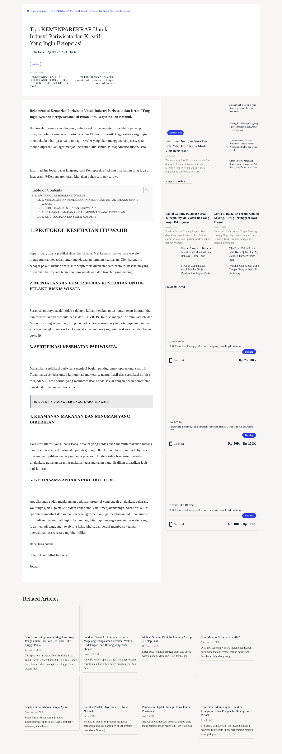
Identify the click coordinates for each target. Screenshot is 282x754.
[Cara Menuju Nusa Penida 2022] (227, 619)
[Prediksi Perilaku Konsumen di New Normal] (110, 689)
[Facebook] (216, 11)
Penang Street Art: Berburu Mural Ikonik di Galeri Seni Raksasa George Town (196, 252)
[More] (251, 11)
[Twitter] (224, 11)
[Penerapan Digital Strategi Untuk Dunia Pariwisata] (168, 689)
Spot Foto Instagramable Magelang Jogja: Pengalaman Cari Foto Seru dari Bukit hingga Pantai (50, 641)
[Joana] (32, 52)
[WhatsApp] (242, 11)
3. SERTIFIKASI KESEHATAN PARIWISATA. (69, 208)
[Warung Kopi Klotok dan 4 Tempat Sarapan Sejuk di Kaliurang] (221, 271)
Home (33, 11)
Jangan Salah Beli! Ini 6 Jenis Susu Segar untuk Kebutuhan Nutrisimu (242, 108)
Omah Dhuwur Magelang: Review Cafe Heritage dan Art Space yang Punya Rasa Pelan (243, 164)
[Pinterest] (233, 11)
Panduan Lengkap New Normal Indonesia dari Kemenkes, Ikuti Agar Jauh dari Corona (94, 80)
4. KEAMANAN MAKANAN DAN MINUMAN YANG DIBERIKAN (83, 212)
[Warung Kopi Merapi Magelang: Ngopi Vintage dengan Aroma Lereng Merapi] (221, 126)
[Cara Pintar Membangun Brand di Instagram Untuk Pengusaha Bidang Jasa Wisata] (227, 689)
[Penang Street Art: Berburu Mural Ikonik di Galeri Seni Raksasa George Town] (172, 254)
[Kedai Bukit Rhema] (213, 475)
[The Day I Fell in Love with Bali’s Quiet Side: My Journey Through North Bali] (221, 254)
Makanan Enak (175, 132)
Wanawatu (175, 421)
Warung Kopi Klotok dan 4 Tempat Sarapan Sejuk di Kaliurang (244, 269)
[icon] (28, 10)
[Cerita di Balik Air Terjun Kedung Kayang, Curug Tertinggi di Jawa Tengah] (237, 198)
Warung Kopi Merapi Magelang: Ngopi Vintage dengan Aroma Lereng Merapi (244, 126)
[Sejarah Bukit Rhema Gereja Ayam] (51, 689)
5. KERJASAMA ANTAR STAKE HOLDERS (69, 216)
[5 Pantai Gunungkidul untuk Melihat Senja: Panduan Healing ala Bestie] (172, 271)
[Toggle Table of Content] (144, 190)
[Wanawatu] (213, 392)
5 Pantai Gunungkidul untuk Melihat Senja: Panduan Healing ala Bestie (196, 269)
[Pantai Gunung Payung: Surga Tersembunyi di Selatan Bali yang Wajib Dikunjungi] (188, 198)
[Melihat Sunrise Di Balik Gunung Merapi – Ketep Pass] (168, 619)
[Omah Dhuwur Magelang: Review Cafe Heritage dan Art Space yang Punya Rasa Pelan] (221, 164)
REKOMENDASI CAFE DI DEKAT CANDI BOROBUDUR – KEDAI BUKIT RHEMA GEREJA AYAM (49, 81)
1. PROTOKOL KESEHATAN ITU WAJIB (60, 195)
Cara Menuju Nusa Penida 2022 (220, 637)
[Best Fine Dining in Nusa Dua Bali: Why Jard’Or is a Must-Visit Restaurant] (188, 118)
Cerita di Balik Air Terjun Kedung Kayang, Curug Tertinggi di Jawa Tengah (236, 218)
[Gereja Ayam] (213, 311)
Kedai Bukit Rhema (181, 505)
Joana (41, 52)
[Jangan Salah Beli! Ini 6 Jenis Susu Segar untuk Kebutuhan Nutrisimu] (221, 108)
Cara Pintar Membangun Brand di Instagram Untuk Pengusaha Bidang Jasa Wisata (225, 711)
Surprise (43, 11)
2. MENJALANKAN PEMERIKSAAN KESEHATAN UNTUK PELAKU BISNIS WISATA (90, 201)
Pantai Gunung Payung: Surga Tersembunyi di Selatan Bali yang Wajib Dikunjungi (187, 218)
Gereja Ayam (177, 341)
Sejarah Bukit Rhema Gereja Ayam (46, 707)
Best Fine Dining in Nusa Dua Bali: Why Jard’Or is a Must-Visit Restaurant (186, 146)
